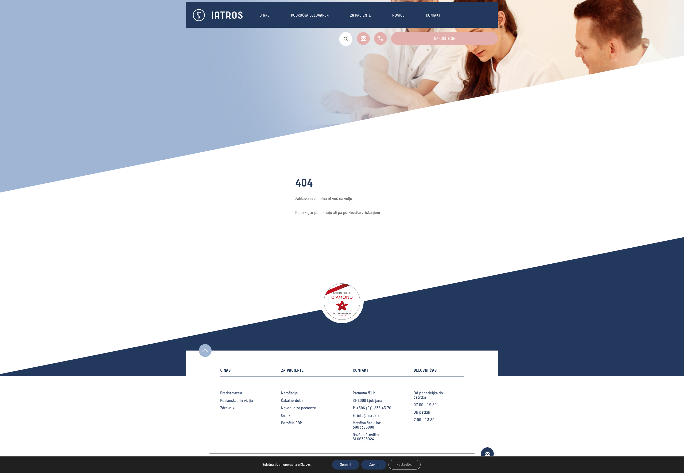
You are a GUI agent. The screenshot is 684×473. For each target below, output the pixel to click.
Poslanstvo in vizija (236, 400)
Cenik (285, 415)
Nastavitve (405, 465)
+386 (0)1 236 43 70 (373, 408)
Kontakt (433, 15)
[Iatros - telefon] (379, 43)
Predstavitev (231, 393)
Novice (398, 15)
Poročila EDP (291, 423)
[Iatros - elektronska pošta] (364, 43)
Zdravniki (227, 408)
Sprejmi (345, 465)
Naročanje (289, 393)
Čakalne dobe (292, 400)
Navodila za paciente (298, 408)
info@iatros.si (368, 415)
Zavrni (373, 465)
